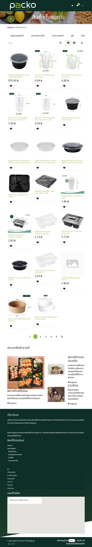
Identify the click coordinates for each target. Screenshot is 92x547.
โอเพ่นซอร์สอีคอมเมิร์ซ (75, 543)
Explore (12, 403)
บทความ (10, 482)
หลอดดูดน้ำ (10, 479)
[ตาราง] (68, 42)
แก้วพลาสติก (11, 472)
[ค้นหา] (60, 42)
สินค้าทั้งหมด (12, 451)
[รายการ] (74, 42)
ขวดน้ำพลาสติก (12, 475)
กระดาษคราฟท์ (13, 460)
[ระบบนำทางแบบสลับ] (82, 5)
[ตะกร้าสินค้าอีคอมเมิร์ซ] (72, 5)
